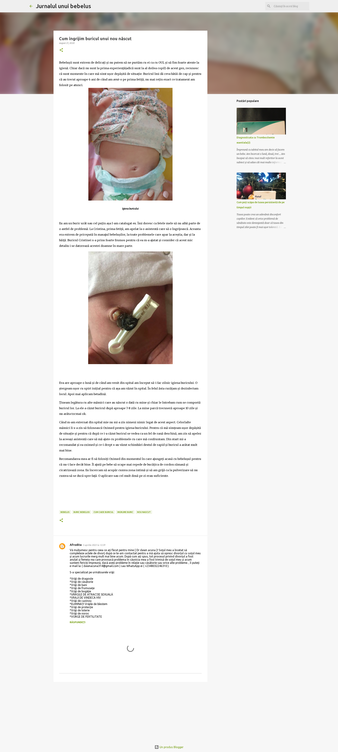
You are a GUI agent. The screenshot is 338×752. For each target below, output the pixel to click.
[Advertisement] (130, 712)
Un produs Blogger (171, 747)
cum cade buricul (103, 512)
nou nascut (144, 512)
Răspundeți (77, 622)
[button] (61, 50)
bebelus (65, 512)
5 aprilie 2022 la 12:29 (94, 545)
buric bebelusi (82, 512)
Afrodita (76, 544)
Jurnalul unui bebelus (63, 6)
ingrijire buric (125, 512)
